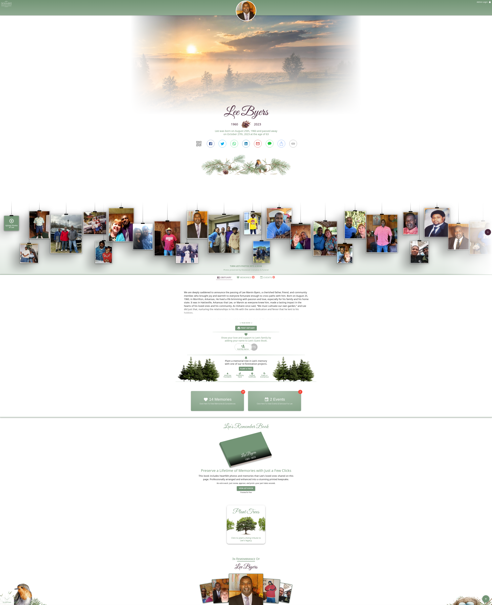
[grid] (246, 234)
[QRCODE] (199, 144)
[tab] (224, 277)
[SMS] (269, 144)
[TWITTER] (222, 144)
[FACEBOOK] (210, 144)
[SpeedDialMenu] (485, 598)
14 (243, 392)
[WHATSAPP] (234, 144)
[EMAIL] (258, 144)
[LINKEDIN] (246, 144)
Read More (246, 323)
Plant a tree (246, 369)
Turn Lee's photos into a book (246, 266)
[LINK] (293, 144)
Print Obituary (247, 328)
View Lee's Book (246, 488)
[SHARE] (281, 144)
